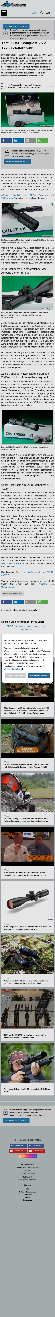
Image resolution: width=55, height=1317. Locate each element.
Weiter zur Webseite (38, 676)
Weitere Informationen (13, 669)
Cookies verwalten (15, 676)
